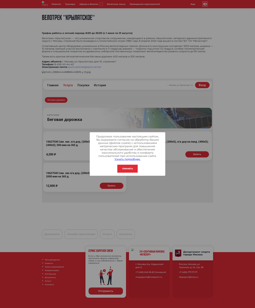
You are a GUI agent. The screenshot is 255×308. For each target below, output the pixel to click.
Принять (127, 168)
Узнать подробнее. (127, 159)
